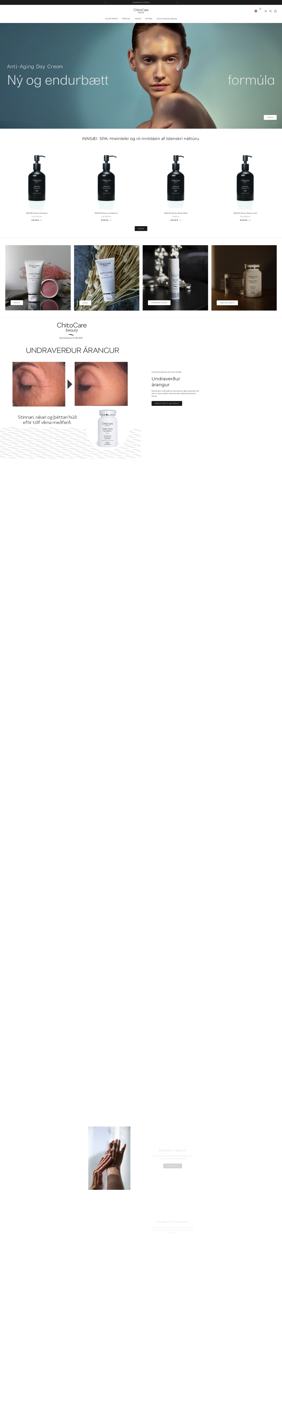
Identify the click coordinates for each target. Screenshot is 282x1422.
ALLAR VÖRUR (111, 19)
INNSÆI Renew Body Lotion (245, 213)
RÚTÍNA (148, 19)
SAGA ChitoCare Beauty (167, 19)
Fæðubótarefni (227, 303)
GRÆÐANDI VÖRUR (159, 303)
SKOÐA (270, 117)
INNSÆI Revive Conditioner (106, 213)
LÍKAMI (85, 303)
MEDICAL (126, 19)
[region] (141, 76)
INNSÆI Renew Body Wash (175, 213)
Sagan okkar (172, 1166)
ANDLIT (17, 303)
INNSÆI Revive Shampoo (37, 213)
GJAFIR (138, 19)
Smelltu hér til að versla (167, 403)
